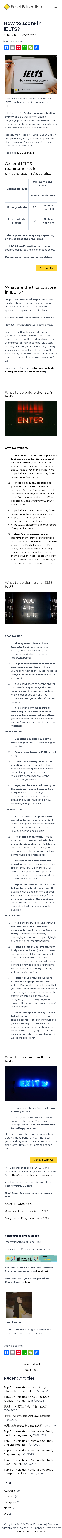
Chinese (9, 1496)
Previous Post (31, 1364)
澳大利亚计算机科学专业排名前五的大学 (27, 1415)
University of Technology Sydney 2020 (26, 1211)
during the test (14, 371)
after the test (37, 371)
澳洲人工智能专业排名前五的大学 (23, 1425)
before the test (43, 368)
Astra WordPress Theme (31, 1531)
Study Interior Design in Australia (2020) (27, 1218)
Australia (9, 1490)
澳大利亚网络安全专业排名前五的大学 (25, 1406)
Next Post (31, 1369)
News (7, 1507)
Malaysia (9, 1502)
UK (6, 1513)
